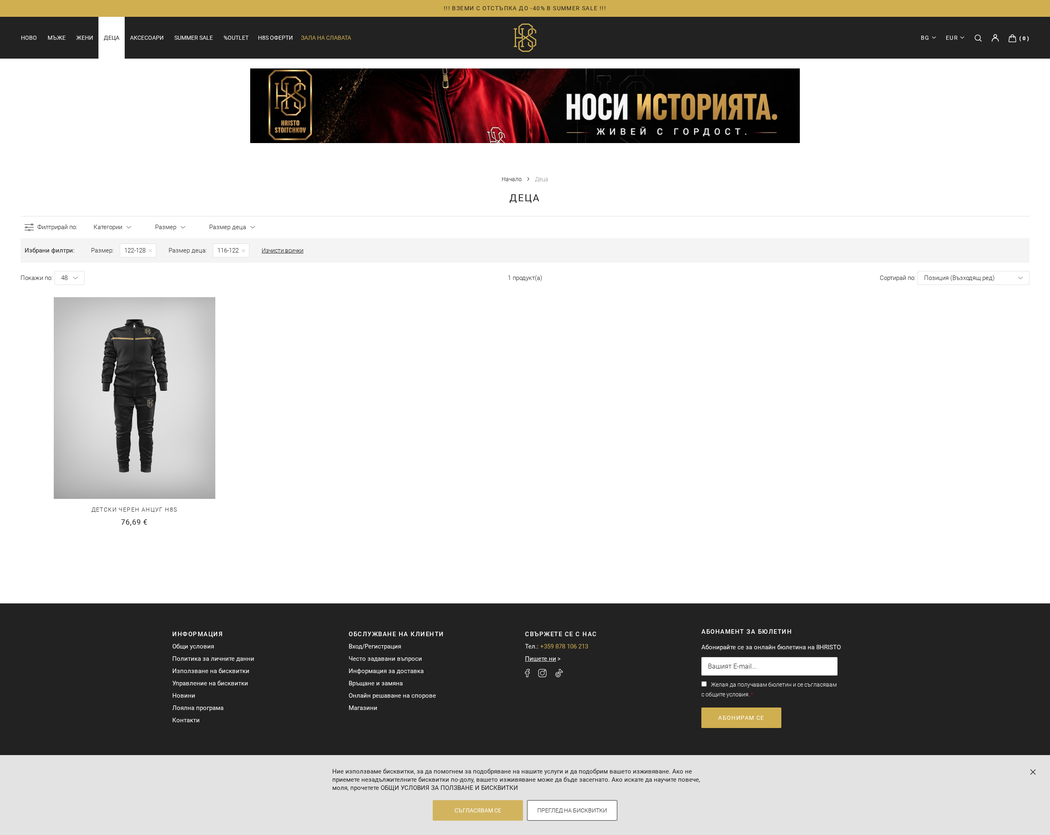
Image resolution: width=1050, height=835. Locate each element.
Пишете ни (540, 658)
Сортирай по (897, 278)
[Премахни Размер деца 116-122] (231, 250)
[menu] (135, 38)
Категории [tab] (108, 227)
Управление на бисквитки (210, 683)
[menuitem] (29, 38)
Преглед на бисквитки (572, 810)
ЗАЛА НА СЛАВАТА (326, 37)
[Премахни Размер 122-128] (138, 250)
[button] (955, 37)
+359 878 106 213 (564, 646)
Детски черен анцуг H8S (134, 509)
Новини (183, 695)
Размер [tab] (165, 227)
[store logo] (525, 37)
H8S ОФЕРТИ (275, 37)
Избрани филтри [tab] (49, 250)
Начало (512, 179)
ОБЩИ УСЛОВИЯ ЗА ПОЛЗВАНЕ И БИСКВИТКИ (449, 788)
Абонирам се (741, 717)
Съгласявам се (477, 810)
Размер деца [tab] (227, 227)
